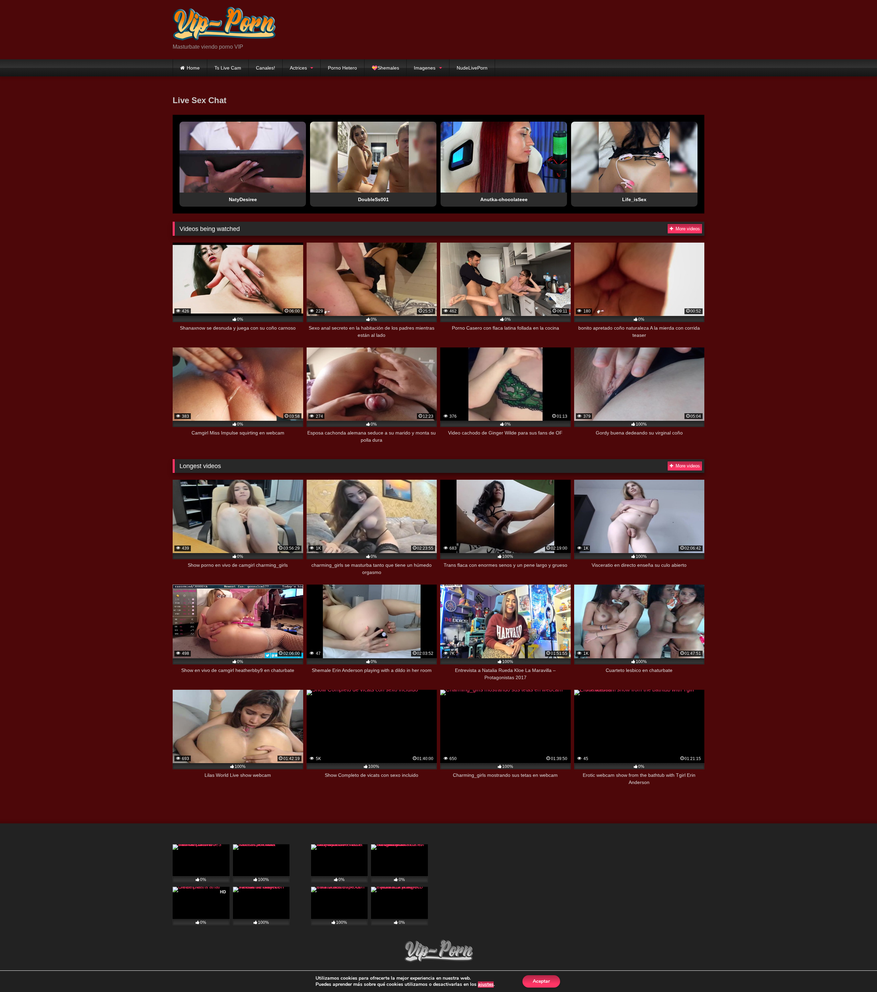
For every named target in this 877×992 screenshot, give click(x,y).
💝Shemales (385, 68)
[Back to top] (855, 971)
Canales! (265, 68)
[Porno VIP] (224, 24)
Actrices (298, 68)
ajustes (486, 984)
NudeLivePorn (472, 68)
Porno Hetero (342, 68)
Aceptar (541, 981)
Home (193, 68)
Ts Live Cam (227, 68)
